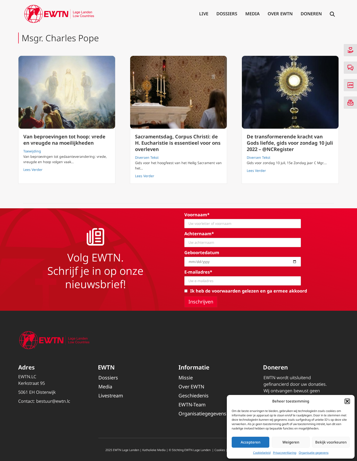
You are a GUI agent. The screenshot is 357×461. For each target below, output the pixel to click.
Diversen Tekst (147, 157)
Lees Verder (32, 169)
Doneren (311, 14)
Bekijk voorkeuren (331, 442)
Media (252, 14)
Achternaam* (199, 233)
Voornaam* (197, 215)
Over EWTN (280, 14)
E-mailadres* (198, 272)
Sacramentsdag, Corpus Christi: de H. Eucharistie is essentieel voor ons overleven (178, 142)
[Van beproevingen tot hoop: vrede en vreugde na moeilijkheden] (66, 92)
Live (203, 14)
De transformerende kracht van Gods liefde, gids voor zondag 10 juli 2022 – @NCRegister (290, 142)
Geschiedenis (193, 395)
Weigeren (290, 442)
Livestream (110, 395)
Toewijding (32, 151)
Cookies (219, 450)
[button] (347, 401)
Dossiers (226, 14)
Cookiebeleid (262, 453)
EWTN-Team (192, 404)
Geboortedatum (201, 252)
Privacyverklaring (284, 453)
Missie (185, 377)
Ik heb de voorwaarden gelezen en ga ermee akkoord (248, 291)
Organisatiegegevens (202, 413)
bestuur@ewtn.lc (53, 401)
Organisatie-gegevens (314, 453)
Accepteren (250, 442)
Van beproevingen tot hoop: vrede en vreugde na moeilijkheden (64, 139)
